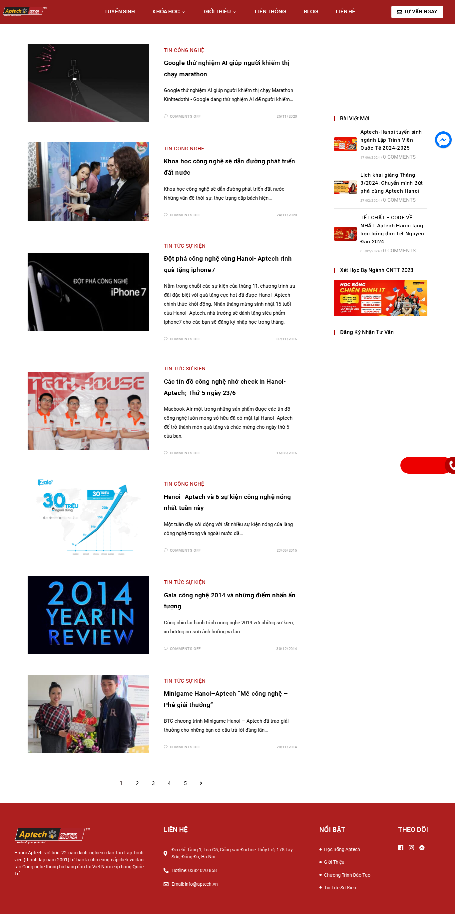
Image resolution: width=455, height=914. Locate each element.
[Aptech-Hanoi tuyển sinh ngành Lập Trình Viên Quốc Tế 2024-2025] (345, 144)
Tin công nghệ (184, 484)
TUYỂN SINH (119, 11)
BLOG (311, 11)
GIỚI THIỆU (217, 11)
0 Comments (399, 157)
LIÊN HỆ (345, 11)
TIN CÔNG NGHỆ (184, 50)
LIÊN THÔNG (270, 11)
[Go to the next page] (201, 783)
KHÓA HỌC (166, 11)
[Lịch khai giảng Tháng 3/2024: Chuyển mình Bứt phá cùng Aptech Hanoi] (345, 187)
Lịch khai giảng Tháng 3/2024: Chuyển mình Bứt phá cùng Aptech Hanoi (391, 183)
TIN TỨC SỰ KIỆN (185, 246)
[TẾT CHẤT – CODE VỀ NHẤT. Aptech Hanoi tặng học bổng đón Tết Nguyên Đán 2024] (345, 234)
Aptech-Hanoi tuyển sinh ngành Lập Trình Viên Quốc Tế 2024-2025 (391, 140)
